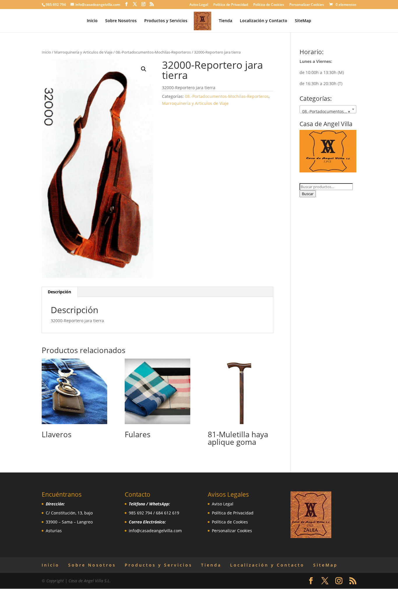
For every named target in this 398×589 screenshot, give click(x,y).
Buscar (308, 193)
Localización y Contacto (263, 21)
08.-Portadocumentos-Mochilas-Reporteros (153, 52)
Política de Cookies (268, 5)
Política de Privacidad (230, 5)
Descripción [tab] (59, 291)
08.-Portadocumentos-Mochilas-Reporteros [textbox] (329, 111)
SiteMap (303, 21)
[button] (143, 69)
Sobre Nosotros (121, 21)
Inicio (92, 21)
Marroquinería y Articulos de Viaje (83, 52)
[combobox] (328, 109)
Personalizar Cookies (306, 5)
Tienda (225, 21)
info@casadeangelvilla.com (155, 530)
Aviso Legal (198, 5)
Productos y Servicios (165, 21)
